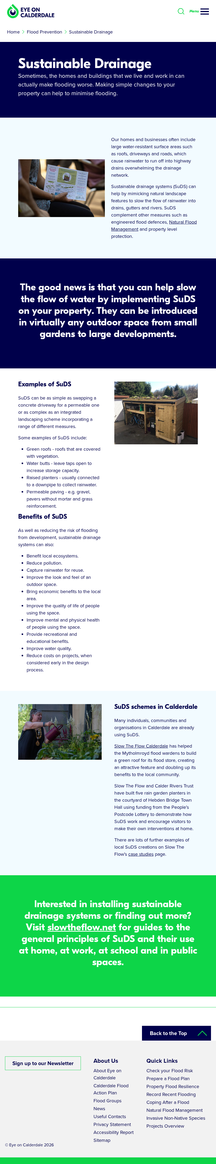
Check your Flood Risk (169, 1070)
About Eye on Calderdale (107, 1074)
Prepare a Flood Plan (168, 1078)
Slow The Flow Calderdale (141, 746)
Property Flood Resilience (172, 1086)
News (99, 1108)
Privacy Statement (112, 1124)
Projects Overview (165, 1126)
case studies (141, 854)
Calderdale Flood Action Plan (111, 1089)
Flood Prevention (44, 31)
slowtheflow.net (81, 928)
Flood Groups (107, 1100)
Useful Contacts (110, 1116)
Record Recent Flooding (171, 1094)
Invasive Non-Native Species (175, 1118)
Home (13, 31)
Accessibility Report (114, 1132)
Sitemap (102, 1140)
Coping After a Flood (167, 1102)
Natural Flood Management (174, 1110)
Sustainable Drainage (91, 31)
